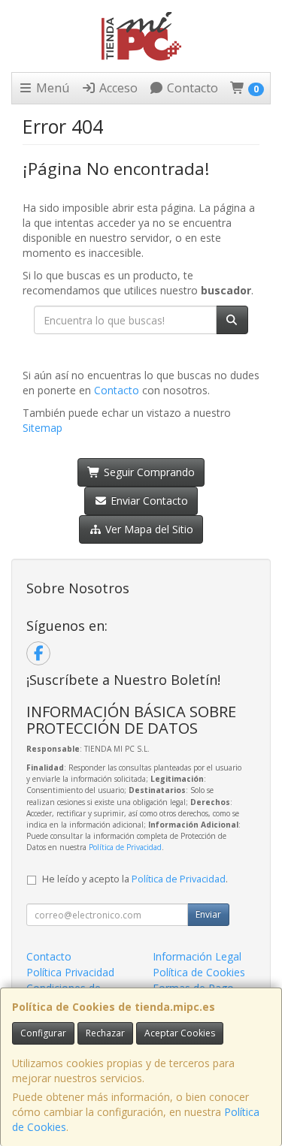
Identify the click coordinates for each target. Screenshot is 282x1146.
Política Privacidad (70, 972)
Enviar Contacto (148, 500)
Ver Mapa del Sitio (147, 529)
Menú (51, 88)
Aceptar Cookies (179, 1033)
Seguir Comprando (148, 472)
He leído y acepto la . (135, 879)
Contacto (191, 88)
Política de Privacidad (125, 847)
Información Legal (197, 956)
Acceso (117, 88)
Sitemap (42, 428)
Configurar (43, 1033)
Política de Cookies (199, 972)
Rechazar (105, 1033)
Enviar (208, 914)
